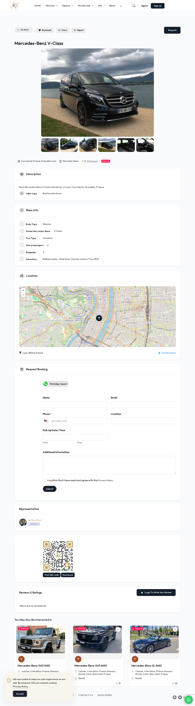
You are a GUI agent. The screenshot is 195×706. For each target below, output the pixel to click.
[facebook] (174, 697)
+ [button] (23, 290)
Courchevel (26, 161)
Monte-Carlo (85, 674)
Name (46, 397)
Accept (20, 693)
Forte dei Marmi (143, 671)
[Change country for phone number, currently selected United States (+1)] (46, 421)
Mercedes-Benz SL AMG (89, 665)
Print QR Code (51, 575)
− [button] (23, 294)
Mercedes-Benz (70, 161)
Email (114, 397)
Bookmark (46, 30)
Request (172, 30)
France (36, 161)
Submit (49, 488)
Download (68, 575)
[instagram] (180, 697)
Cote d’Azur (35, 671)
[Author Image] (21, 659)
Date (45, 442)
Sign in (144, 5)
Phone (47, 414)
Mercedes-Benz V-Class (146, 665)
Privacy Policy (105, 480)
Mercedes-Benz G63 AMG (34, 665)
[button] (46, 93)
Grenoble (46, 161)
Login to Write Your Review (158, 592)
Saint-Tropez (104, 674)
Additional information (56, 452)
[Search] (134, 6)
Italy (154, 671)
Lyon (53, 161)
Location (116, 414)
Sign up (157, 5)
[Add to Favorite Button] (61, 629)
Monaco (54, 671)
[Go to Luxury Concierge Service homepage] (14, 5)
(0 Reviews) (92, 161)
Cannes (25, 671)
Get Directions (169, 352)
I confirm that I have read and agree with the (80, 480)
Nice (94, 674)
